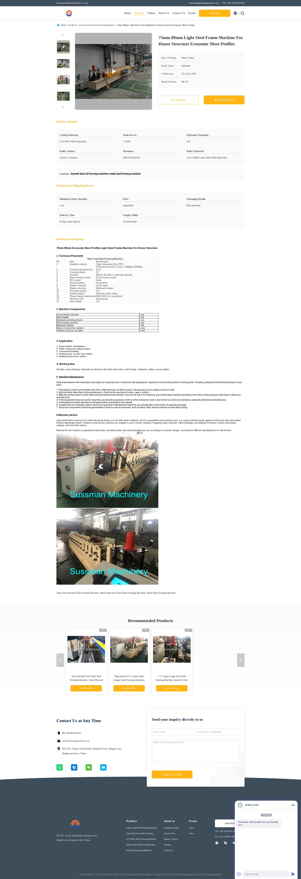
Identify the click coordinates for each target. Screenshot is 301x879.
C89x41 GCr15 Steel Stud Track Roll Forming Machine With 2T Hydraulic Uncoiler (86, 680)
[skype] (78, 769)
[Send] (293, 874)
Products (139, 13)
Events (192, 13)
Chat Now (214, 13)
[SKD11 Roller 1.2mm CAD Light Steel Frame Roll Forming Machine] (129, 649)
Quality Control (171, 839)
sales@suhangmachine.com (75, 741)
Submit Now (170, 774)
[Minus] (293, 805)
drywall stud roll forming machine (80, 593)
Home (127, 13)
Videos (151, 13)
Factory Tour (169, 833)
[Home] (69, 13)
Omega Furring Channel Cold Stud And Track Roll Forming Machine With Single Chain (172, 680)
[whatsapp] (63, 769)
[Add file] (239, 874)
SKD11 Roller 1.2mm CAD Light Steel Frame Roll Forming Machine (129, 680)
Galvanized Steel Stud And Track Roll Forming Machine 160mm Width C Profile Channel (214, 680)
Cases (191, 828)
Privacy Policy (85, 874)
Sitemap (167, 845)
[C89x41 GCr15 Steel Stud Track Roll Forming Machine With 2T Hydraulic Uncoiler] (86, 649)
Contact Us (178, 13)
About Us (163, 13)
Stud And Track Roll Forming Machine (96, 25)
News (191, 833)
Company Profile (171, 828)
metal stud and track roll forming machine (122, 593)
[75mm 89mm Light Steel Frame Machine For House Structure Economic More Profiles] (113, 71)
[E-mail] (107, 769)
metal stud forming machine (161, 593)
